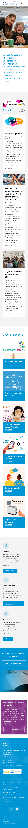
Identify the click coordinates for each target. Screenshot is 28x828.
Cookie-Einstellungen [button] (9, 823)
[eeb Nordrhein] (12, 771)
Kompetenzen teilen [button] (9, 792)
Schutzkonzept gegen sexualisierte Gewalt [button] (13, 798)
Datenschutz (6, 821)
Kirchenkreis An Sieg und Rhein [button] (12, 782)
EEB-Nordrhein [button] (7, 790)
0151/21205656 (10, 760)
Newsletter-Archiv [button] (8, 802)
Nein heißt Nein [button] (7, 795)
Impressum (6, 819)
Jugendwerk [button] (7, 785)
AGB (4, 817)
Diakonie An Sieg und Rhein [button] (11, 787)
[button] (24, 3)
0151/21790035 (10, 763)
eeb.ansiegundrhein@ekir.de (14, 765)
